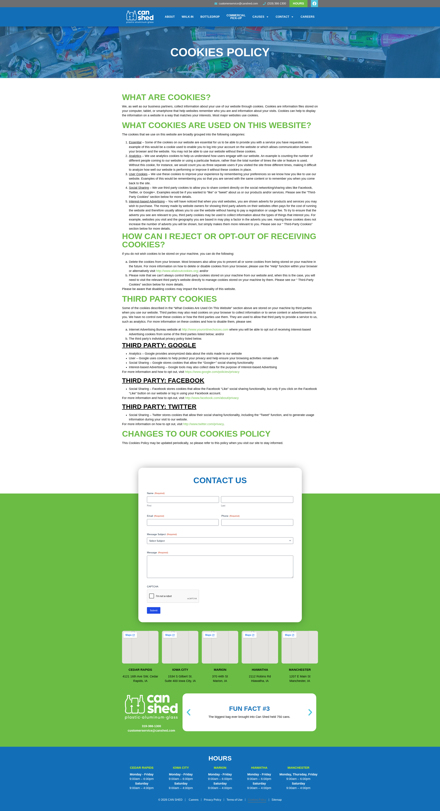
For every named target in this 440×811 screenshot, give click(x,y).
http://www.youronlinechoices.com (205, 329)
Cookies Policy (257, 799)
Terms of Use (235, 799)
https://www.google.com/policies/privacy (212, 372)
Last (223, 505)
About (170, 16)
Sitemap (277, 799)
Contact (282, 16)
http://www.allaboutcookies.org (177, 271)
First (149, 505)
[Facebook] (314, 3)
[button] (188, 712)
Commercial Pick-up (236, 17)
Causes (258, 16)
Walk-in (188, 16)
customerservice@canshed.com (151, 730)
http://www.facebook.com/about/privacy (212, 398)
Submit (153, 610)
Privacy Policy (212, 799)
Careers (308, 16)
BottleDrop (210, 16)
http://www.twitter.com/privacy (203, 424)
